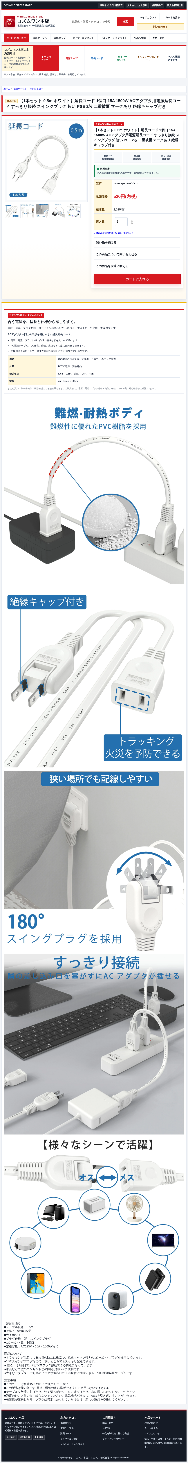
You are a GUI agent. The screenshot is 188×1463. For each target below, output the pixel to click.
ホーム (6, 89)
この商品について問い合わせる (116, 254)
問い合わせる (160, 26)
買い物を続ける (106, 242)
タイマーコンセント (83, 37)
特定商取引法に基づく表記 (115, 1433)
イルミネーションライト (114, 37)
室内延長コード (37, 89)
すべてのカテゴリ (16, 37)
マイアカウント (148, 17)
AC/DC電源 (140, 37)
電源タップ (60, 37)
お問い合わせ (151, 1423)
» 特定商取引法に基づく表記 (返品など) (113, 233)
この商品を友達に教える (112, 266)
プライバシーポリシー (113, 1439)
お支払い (106, 1428)
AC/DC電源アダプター (174, 58)
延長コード (97, 58)
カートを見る (173, 17)
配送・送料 (159, 37)
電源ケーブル (40, 37)
